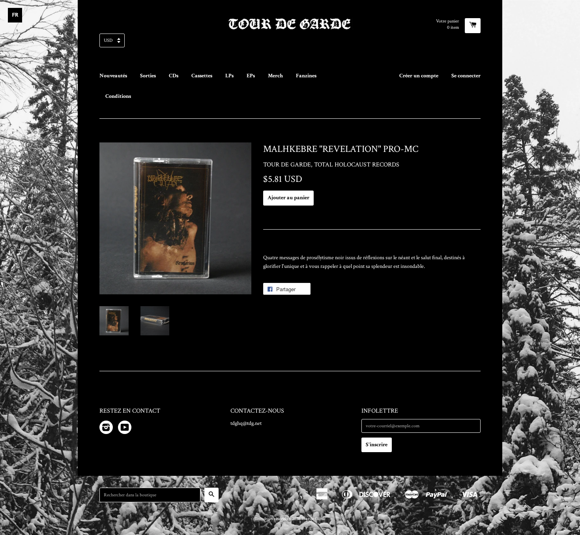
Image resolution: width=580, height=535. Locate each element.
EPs (251, 75)
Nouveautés (113, 75)
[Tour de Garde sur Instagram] (106, 428)
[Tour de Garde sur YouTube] (124, 428)
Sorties (148, 75)
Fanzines (306, 75)
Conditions (118, 96)
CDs (173, 75)
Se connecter (466, 75)
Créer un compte (418, 75)
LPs (229, 75)
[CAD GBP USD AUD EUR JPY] (290, 43)
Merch (275, 75)
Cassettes (201, 75)
